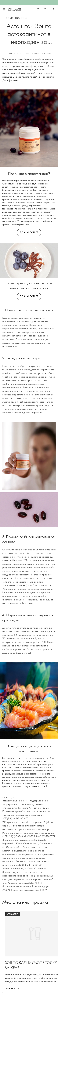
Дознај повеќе (29, 232)
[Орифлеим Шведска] (14, 9)
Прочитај (11, 988)
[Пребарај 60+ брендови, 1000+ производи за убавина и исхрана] (38, 9)
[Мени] (4, 9)
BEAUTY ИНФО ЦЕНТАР (17, 18)
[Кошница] (53, 9)
